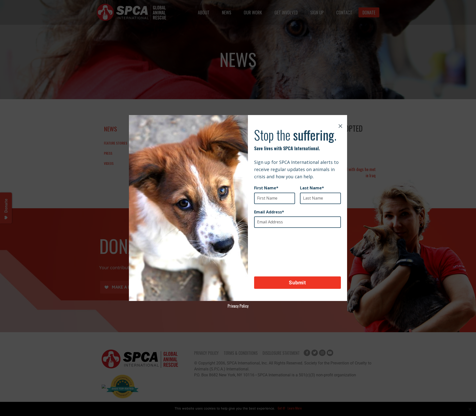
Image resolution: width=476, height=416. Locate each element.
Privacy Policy (238, 306)
